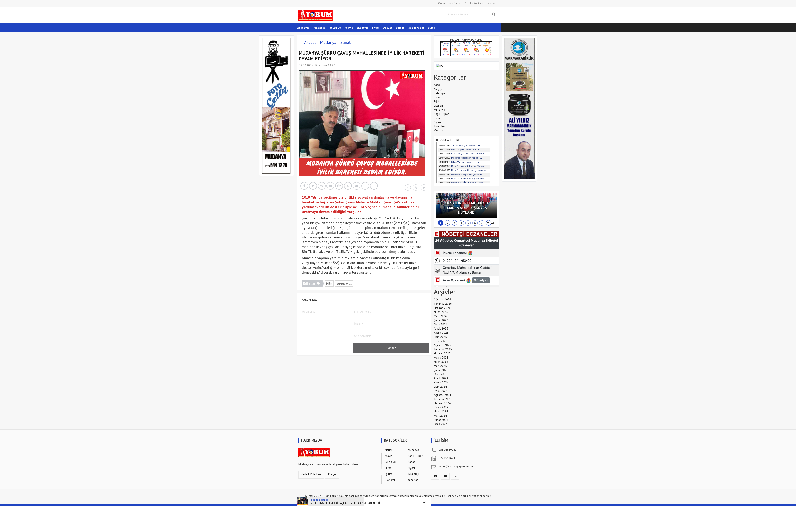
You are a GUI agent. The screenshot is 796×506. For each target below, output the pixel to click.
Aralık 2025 (441, 328)
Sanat (345, 42)
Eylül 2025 (440, 341)
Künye (492, 3)
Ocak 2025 (440, 374)
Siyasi (376, 27)
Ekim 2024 (440, 386)
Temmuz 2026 (443, 303)
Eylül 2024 (440, 391)
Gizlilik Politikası (474, 3)
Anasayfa (303, 27)
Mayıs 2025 (441, 357)
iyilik (329, 283)
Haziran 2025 (442, 353)
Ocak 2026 (440, 324)
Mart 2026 (440, 316)
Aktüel (387, 27)
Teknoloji (439, 126)
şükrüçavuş (344, 283)
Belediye (335, 27)
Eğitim (400, 27)
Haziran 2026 (442, 308)
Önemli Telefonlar (449, 3)
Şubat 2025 (441, 370)
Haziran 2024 (442, 403)
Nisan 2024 (441, 411)
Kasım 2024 (441, 382)
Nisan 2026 (441, 312)
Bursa (431, 27)
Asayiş (349, 27)
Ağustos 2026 (442, 299)
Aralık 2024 (441, 378)
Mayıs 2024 (441, 407)
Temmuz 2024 (443, 399)
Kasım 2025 (441, 332)
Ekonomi (362, 27)
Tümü (491, 223)
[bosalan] (439, 65)
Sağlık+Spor (416, 27)
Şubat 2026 (441, 320)
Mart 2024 (440, 415)
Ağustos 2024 (442, 395)
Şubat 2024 (441, 420)
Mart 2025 (440, 366)
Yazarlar (439, 130)
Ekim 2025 (440, 337)
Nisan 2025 (441, 362)
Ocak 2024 (440, 424)
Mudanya (319, 27)
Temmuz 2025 (443, 349)
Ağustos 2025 (442, 345)
